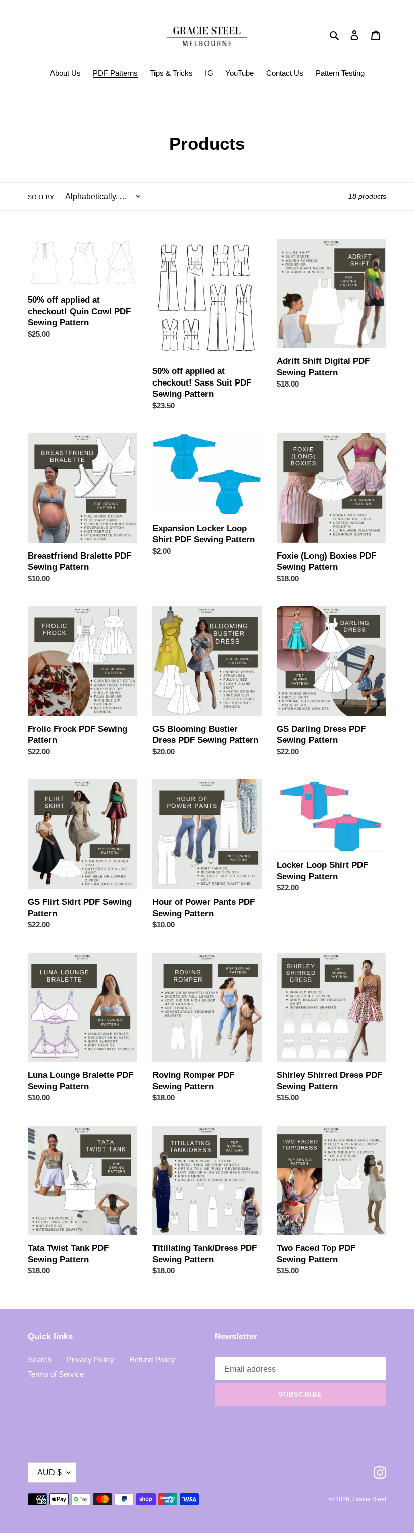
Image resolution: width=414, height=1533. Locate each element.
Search (39, 1359)
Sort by (41, 197)
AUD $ (49, 1472)
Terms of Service (56, 1374)
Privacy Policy (90, 1359)
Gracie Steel (369, 1499)
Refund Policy (152, 1359)
